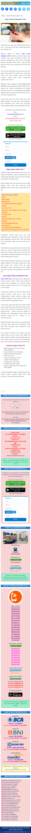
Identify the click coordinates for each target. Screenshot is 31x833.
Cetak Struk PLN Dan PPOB (11, 807)
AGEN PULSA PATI (19, 374)
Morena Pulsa (18, 829)
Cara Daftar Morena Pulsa (11, 782)
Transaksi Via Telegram (10, 818)
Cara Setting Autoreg (9, 805)
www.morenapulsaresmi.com (15, 455)
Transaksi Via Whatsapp (10, 816)
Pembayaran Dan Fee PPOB (11, 800)
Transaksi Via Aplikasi (9, 814)
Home (3, 15)
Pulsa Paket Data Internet (11, 791)
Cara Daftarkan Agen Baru (11, 802)
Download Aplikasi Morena (11, 811)
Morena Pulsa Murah (17, 827)
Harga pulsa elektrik (9, 787)
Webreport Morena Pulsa (11, 809)
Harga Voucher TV (8, 798)
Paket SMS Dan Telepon (10, 789)
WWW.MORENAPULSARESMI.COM (19, 831)
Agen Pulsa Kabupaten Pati (15, 19)
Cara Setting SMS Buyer (10, 803)
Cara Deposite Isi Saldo (10, 784)
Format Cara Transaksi (10, 786)
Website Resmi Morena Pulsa (12, 780)
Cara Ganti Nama (8, 812)
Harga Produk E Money (10, 793)
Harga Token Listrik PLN (10, 794)
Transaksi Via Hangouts (10, 819)
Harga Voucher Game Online (12, 796)
